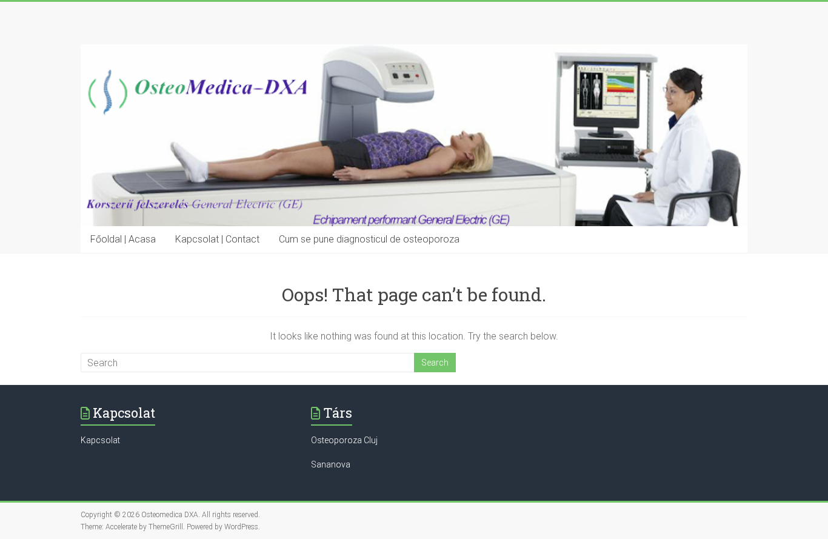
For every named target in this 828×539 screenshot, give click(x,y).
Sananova (330, 464)
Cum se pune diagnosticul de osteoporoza (369, 239)
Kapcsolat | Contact (217, 239)
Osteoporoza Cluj (344, 440)
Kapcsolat (100, 440)
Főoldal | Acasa (123, 239)
